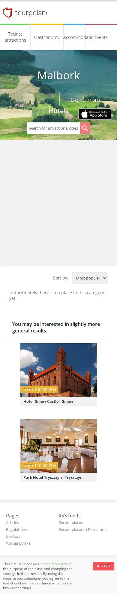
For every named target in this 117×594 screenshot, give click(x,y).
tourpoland (32, 12)
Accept (103, 566)
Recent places (70, 522)
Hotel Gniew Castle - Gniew (48, 401)
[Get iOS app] (94, 114)
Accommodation (74, 37)
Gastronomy (46, 37)
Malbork (58, 75)
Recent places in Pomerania (82, 529)
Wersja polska (18, 543)
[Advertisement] (58, 204)
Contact (13, 536)
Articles (12, 522)
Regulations (16, 529)
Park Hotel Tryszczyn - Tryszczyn (52, 477)
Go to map (85, 100)
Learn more (51, 563)
